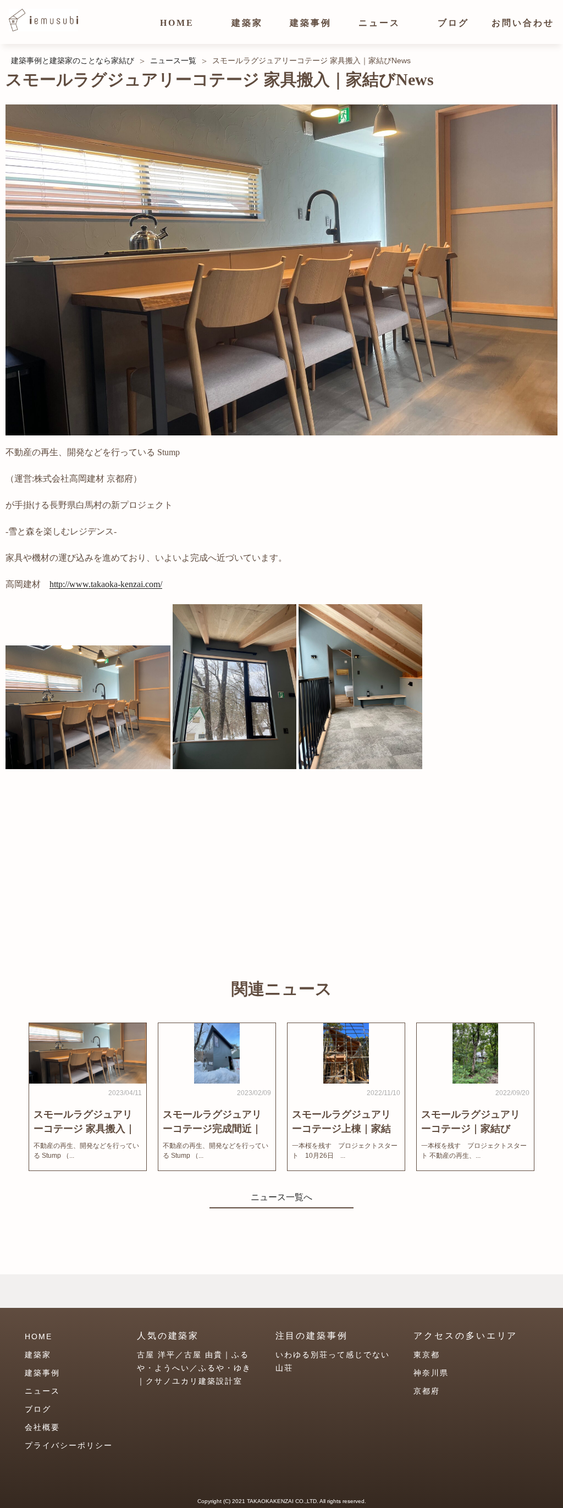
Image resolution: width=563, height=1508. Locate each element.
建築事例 (311, 22)
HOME (177, 22)
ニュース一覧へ (281, 1197)
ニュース (379, 22)
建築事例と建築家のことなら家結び (72, 60)
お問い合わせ (523, 22)
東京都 (426, 1354)
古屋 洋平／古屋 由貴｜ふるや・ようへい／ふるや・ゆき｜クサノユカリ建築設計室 (194, 1367)
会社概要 (42, 1427)
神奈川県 (431, 1372)
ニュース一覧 (173, 60)
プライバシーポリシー (69, 1445)
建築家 (247, 22)
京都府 (426, 1391)
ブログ (453, 22)
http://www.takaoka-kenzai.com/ (105, 584)
